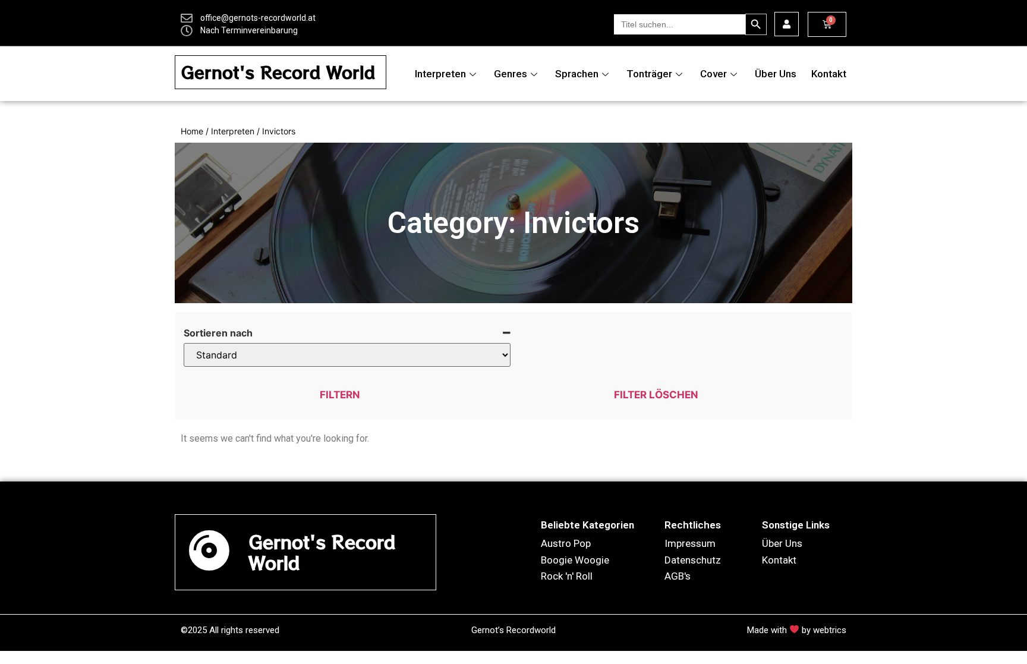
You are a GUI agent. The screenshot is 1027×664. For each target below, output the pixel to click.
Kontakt (828, 74)
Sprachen (576, 74)
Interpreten (440, 74)
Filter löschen (656, 395)
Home (192, 131)
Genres (510, 74)
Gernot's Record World (278, 72)
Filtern (340, 395)
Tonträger (649, 74)
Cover (713, 74)
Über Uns (775, 74)
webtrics (829, 630)
